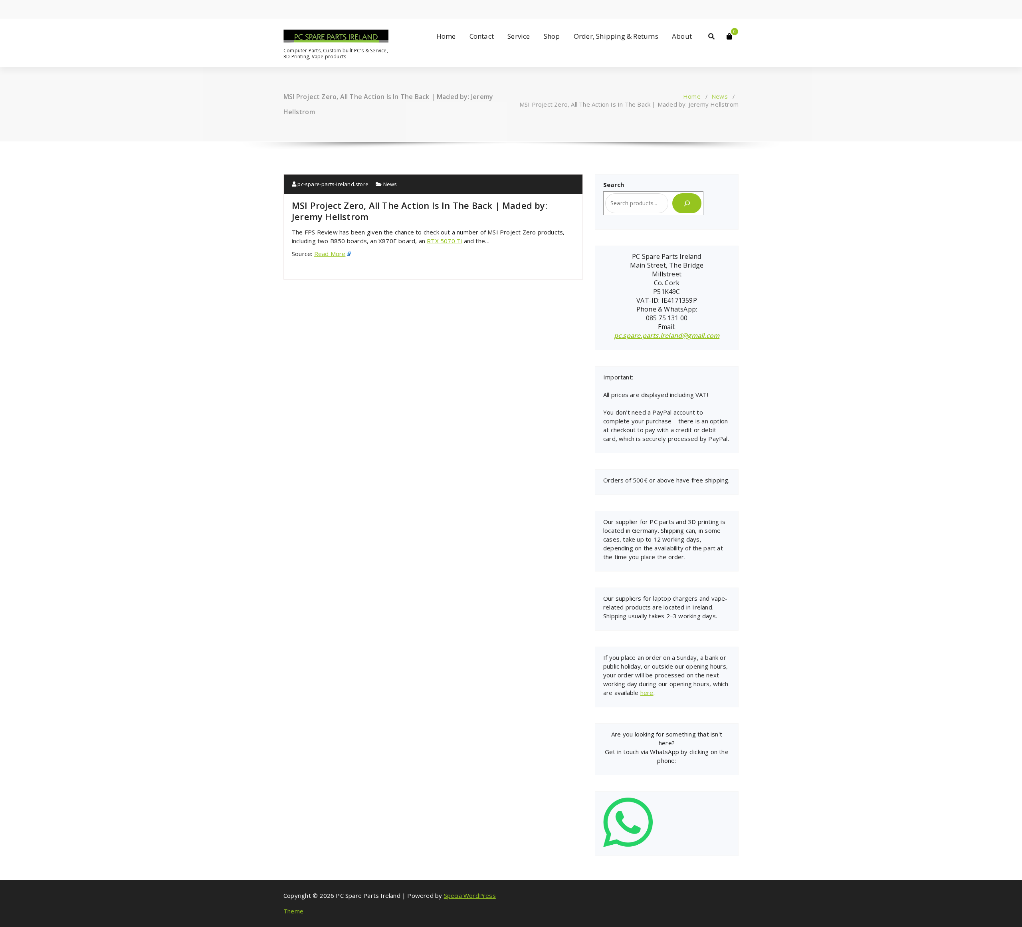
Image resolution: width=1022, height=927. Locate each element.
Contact (481, 36)
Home (446, 36)
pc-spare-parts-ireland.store (332, 184)
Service (518, 36)
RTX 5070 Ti (444, 241)
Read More (330, 254)
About (682, 36)
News (719, 96)
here (647, 693)
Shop (552, 36)
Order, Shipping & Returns (616, 36)
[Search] (686, 203)
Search (613, 185)
